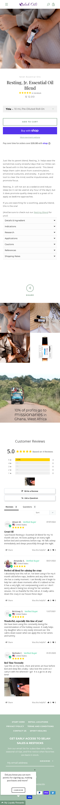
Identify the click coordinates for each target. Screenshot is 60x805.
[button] (30, 220)
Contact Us (20, 731)
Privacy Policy (15, 726)
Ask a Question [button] (31, 498)
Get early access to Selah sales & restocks (30, 741)
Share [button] (10, 550)
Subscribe (45, 761)
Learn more (18, 790)
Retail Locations (38, 722)
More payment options (30, 137)
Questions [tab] (27, 506)
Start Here (18, 722)
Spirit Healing (38, 731)
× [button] (34, 769)
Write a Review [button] (31, 491)
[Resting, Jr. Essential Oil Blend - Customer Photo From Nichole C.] (30, 482)
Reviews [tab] (9, 506)
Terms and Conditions (41, 726)
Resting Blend (41, 212)
